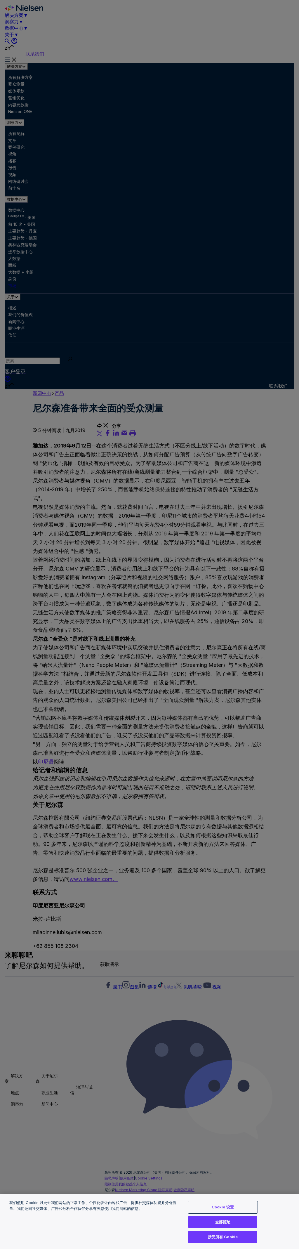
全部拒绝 (223, 1221)
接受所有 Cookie (223, 1236)
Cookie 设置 (223, 1207)
